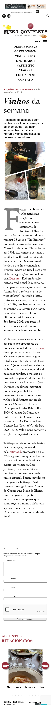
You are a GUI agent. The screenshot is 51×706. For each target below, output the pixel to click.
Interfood (15, 452)
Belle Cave (38, 348)
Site (15, 596)
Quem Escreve (25, 47)
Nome (13, 579)
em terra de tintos (25, 687)
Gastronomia (25, 51)
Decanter (14, 278)
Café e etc (25, 65)
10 (35, 695)
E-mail (13, 588)
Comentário (11, 561)
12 (41, 695)
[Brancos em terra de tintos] (25, 666)
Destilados (25, 61)
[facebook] (4, 17)
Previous (6, 666)
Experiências (11, 89)
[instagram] (8, 17)
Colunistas (25, 75)
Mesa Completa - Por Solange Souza (25, 25)
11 (38, 695)
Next (45, 666)
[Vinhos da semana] (25, 172)
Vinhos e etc (25, 56)
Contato (25, 80)
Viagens (25, 70)
